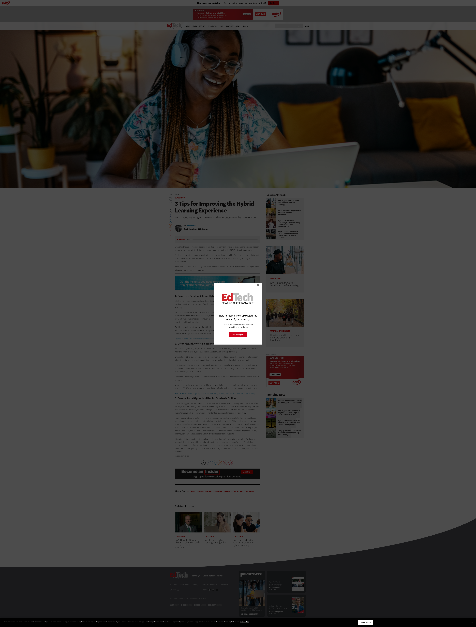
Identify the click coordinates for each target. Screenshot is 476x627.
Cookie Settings (366, 622)
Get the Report (238, 334)
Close (258, 285)
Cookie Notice (244, 622)
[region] (238, 622)
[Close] (472, 622)
